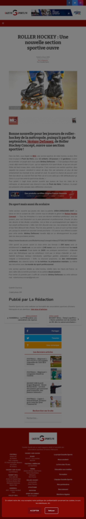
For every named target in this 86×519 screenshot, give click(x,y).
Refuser (51, 511)
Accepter (34, 511)
